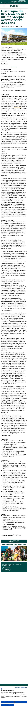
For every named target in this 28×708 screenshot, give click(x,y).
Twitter (17, 535)
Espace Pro (22, 1)
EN (24, 2)
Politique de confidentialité (21, 687)
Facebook (14, 535)
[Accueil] (14, 6)
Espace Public (14, 1)
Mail (20, 535)
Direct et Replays (18, 2)
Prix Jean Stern (6, 69)
